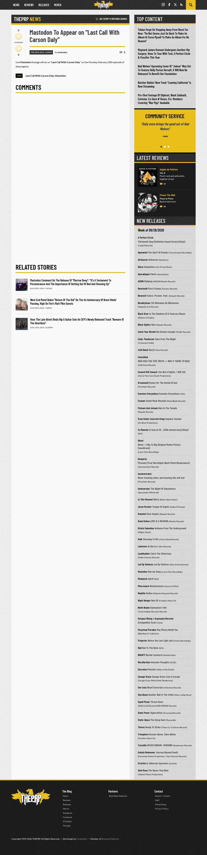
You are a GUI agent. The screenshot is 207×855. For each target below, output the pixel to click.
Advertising (160, 804)
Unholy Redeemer (146, 752)
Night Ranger (144, 600)
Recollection (144, 662)
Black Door (143, 313)
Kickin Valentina (146, 528)
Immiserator (144, 488)
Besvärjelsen (144, 303)
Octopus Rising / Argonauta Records (155, 618)
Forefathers (81, 839)
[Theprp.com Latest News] (30, 797)
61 (165, 206)
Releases (43, 5)
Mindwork (142, 578)
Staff (157, 800)
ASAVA (141, 281)
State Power (144, 712)
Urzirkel (142, 763)
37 (165, 184)
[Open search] (191, 5)
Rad (140, 647)
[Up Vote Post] (18, 36)
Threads (66, 825)
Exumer (141, 400)
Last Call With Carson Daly (40, 75)
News (16, 5)
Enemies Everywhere (148, 393)
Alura (140, 266)
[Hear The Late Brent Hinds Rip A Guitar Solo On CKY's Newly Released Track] (22, 324)
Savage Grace (144, 676)
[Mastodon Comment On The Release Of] (22, 285)
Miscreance (143, 586)
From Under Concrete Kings (151, 418)
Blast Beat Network (118, 796)
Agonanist (143, 252)
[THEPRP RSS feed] (181, 5)
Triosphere (143, 734)
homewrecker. (145, 473)
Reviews (29, 5)
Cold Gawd (143, 349)
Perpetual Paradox (147, 629)
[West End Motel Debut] (22, 304)
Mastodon (142, 571)
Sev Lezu (142, 687)
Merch (57, 5)
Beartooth (143, 288)
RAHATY (141, 655)
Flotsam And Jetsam (148, 408)
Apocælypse (144, 274)
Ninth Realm (144, 607)
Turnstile (142, 745)
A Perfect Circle (145, 237)
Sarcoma (142, 669)
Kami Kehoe (144, 521)
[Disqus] (70, 139)
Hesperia (142, 459)
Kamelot (142, 513)
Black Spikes (144, 324)
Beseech (142, 295)
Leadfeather (144, 553)
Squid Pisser (144, 701)
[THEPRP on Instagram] (163, 5)
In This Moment (145, 499)
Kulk (140, 539)
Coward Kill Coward (147, 372)
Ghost (140, 440)
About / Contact (162, 796)
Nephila (141, 593)
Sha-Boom (143, 694)
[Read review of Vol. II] (147, 177)
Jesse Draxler (145, 506)
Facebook (67, 817)
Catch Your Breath (147, 331)
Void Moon (143, 770)
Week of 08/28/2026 (151, 230)
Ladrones (142, 546)
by (61, 52)
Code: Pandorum (146, 339)
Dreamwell (143, 382)
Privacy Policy (162, 808)
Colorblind (143, 357)
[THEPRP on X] (175, 5)
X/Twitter (67, 821)
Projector (142, 640)
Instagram (67, 813)
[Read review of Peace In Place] (147, 202)
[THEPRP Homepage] (103, 5)
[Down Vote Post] (18, 48)
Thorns (141, 727)
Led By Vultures (145, 564)
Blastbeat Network (110, 839)
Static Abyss (144, 719)
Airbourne (143, 259)
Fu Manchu (143, 429)
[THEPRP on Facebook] (169, 5)
